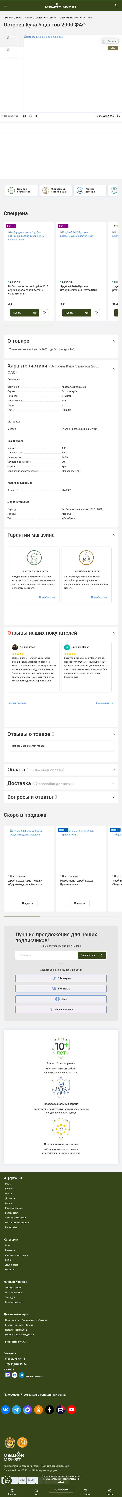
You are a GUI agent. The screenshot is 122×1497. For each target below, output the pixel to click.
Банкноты (10, 1250)
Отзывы (9, 1193)
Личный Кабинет (13, 1287)
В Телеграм (64, 978)
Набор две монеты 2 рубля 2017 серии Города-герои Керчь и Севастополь (28, 290)
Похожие (112, 41)
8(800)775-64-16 (15, 1358)
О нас (8, 1184)
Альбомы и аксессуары (16, 1255)
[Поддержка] (116, 5)
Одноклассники (64, 1009)
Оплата (8, 1203)
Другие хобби (11, 1265)
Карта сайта (11, 1227)
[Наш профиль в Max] (7, 1376)
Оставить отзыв (17, 703)
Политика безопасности (17, 1222)
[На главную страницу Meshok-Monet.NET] (61, 5)
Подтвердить (61, 1489)
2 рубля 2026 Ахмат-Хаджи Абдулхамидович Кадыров (25, 882)
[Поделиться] (37, 115)
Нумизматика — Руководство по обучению (26, 1320)
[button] (61, 341)
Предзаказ (28, 903)
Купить (17, 312)
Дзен (64, 999)
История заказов (13, 1292)
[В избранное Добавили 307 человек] (31, 115)
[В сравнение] (25, 115)
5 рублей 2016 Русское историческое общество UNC (78, 288)
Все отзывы (102, 703)
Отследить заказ (13, 1302)
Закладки (10, 1297)
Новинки (9, 1269)
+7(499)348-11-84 (15, 1364)
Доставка (10, 1198)
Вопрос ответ (11, 1213)
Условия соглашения (15, 1217)
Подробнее (45, 597)
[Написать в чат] (7, 1480)
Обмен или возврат (14, 1208)
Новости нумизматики (16, 1330)
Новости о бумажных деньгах (19, 1334)
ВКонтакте (64, 988)
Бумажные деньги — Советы (19, 1325)
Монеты (9, 1245)
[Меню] (5, 5)
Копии (8, 1260)
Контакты (10, 1188)
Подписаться (88, 955)
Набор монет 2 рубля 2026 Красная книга (76, 882)
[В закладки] (44, 312)
